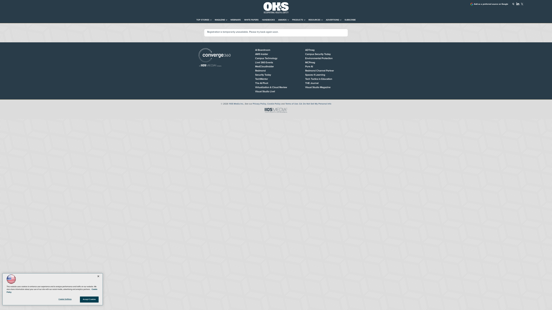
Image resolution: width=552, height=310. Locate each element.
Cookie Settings (65, 299)
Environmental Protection (319, 58)
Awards (282, 20)
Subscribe (350, 20)
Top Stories (202, 20)
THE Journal (312, 83)
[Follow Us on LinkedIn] (517, 3)
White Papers (251, 20)
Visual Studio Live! (265, 91)
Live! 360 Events (264, 62)
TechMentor (261, 79)
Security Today (263, 74)
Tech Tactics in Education (318, 79)
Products (297, 20)
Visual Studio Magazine (317, 87)
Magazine (220, 20)
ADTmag (310, 50)
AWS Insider (261, 54)
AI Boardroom (262, 50)
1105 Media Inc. (236, 103)
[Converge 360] (214, 55)
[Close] (98, 276)
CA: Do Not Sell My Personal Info (315, 103)
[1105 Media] (210, 65)
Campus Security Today (318, 54)
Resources (314, 20)
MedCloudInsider (264, 66)
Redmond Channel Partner (319, 70)
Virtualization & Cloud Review (271, 87)
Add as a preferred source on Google (491, 4)
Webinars (235, 20)
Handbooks (268, 20)
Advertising (332, 20)
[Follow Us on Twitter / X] (522, 4)
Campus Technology (266, 58)
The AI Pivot (261, 83)
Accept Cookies (89, 299)
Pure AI (309, 66)
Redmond (260, 70)
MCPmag (310, 62)
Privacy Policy (259, 103)
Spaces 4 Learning (315, 74)
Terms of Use (291, 103)
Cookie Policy (274, 103)
